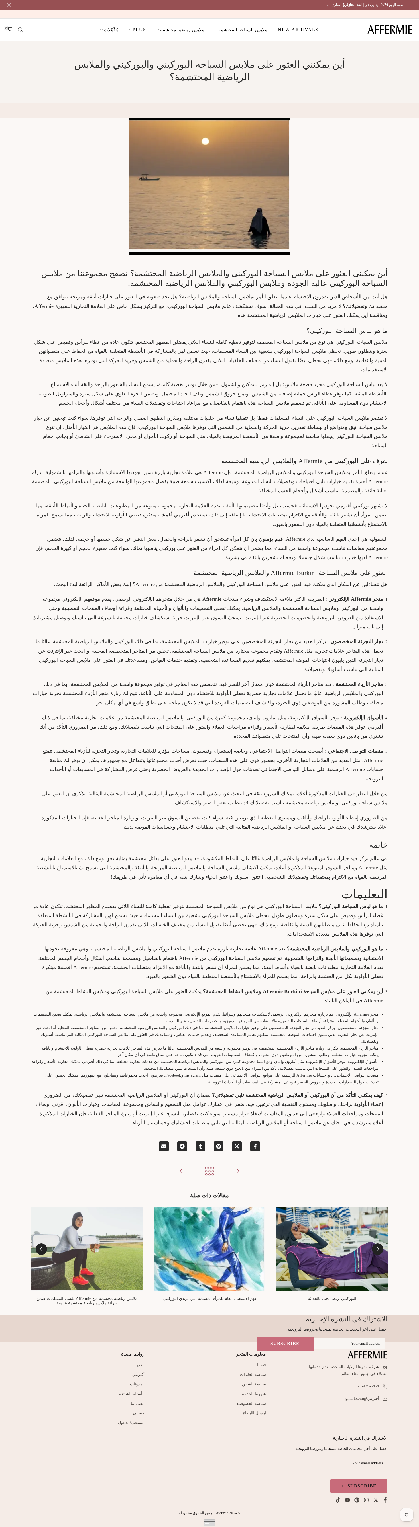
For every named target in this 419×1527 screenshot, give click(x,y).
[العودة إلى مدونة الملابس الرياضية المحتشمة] (209, 1171)
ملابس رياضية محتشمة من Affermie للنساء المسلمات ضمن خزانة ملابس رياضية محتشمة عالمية (86, 1300)
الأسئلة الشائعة (131, 1394)
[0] (10, 30)
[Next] (41, 1249)
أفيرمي (138, 1374)
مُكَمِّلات (111, 29)
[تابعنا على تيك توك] (338, 1500)
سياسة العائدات (253, 1374)
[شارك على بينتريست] (218, 1146)
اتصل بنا (137, 1403)
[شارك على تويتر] (237, 1146)
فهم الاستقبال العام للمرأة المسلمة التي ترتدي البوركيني (209, 1298)
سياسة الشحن (254, 1384)
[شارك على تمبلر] (200, 1146)
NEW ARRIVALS (298, 29)
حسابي (139, 1413)
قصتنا (261, 1365)
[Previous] (377, 1249)
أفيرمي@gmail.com (362, 1398)
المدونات (137, 1384)
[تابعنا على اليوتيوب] (347, 1500)
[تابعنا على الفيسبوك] (385, 1500)
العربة (140, 1365)
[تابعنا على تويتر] (375, 1500)
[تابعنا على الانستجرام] (366, 1500)
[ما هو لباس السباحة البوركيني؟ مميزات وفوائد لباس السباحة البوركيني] (238, 1171)
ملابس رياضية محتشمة (182, 29)
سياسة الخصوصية (251, 1403)
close (411, 5)
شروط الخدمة (254, 1394)
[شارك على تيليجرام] (182, 1146)
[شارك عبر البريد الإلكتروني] (164, 1146)
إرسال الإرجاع (254, 1413)
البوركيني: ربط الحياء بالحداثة (332, 1298)
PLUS (139, 29)
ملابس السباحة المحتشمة (242, 29)
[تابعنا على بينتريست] (356, 1500)
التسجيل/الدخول (131, 1423)
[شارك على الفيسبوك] (255, 1146)
